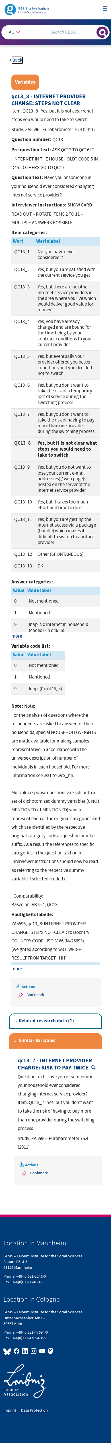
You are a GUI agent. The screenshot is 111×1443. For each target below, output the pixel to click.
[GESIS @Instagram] (34, 1351)
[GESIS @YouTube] (42, 1351)
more (16, 636)
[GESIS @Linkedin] (25, 1351)
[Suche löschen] (92, 31)
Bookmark (35, 995)
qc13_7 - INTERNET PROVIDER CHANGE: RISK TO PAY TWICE (55, 1064)
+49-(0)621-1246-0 (31, 1276)
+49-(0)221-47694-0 (32, 1332)
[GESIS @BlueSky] (8, 1351)
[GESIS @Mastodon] (50, 1351)
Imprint (10, 1410)
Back (17, 60)
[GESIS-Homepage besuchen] (27, 9)
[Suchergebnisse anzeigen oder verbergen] (102, 32)
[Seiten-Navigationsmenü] (105, 8)
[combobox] (55, 32)
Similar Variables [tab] (37, 1040)
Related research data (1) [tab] (46, 1021)
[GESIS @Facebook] (17, 1351)
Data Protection (34, 1410)
